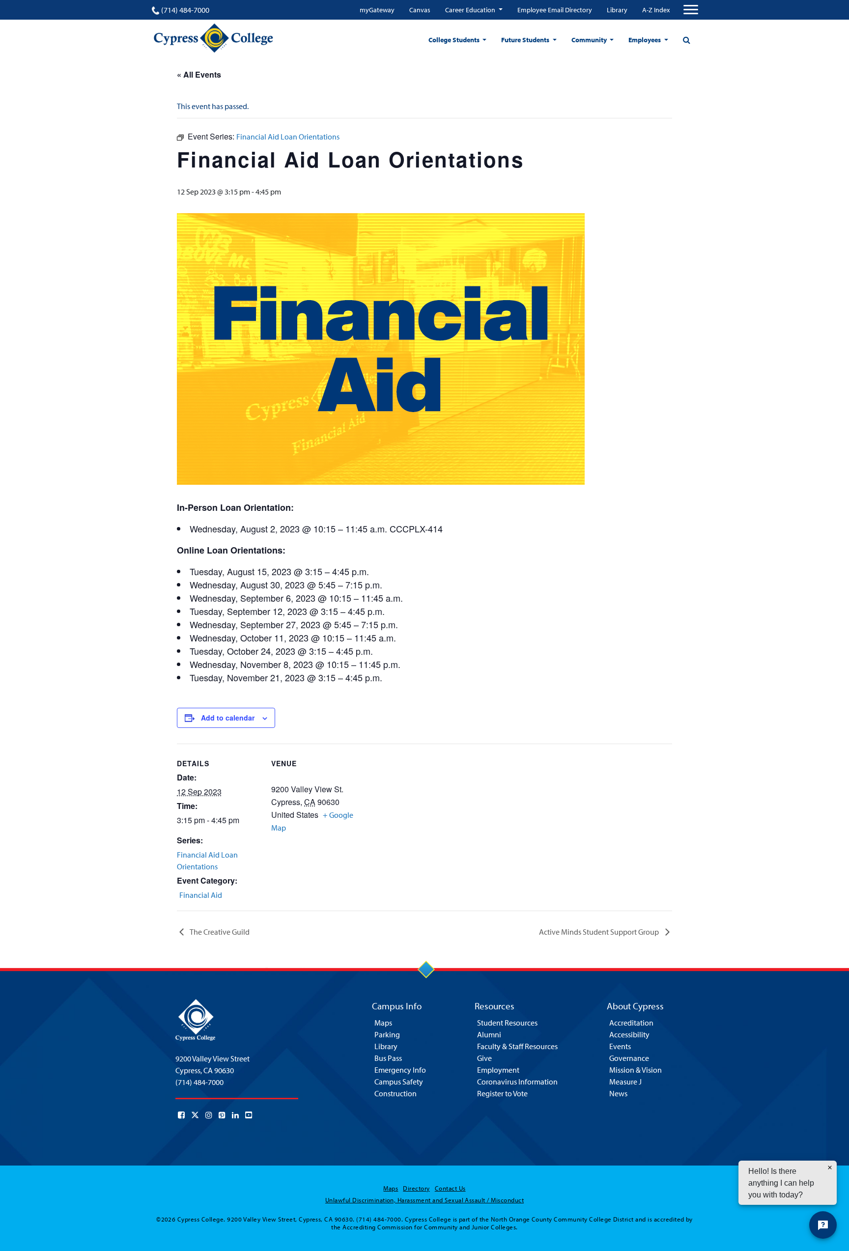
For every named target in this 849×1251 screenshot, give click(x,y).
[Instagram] (208, 1115)
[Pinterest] (222, 1115)
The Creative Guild (219, 932)
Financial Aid (200, 895)
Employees (645, 39)
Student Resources (507, 1023)
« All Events (199, 74)
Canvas (419, 9)
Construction (395, 1093)
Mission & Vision (635, 1070)
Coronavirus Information (517, 1081)
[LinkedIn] (235, 1115)
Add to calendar (228, 718)
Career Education (471, 9)
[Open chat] (823, 1225)
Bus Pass (388, 1058)
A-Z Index (656, 9)
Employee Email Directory (554, 9)
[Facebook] (181, 1115)
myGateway (377, 9)
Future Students (526, 39)
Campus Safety (398, 1081)
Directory (416, 1188)
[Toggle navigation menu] (691, 10)
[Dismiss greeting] (830, 1167)
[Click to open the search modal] (686, 40)
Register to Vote (502, 1093)
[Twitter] (195, 1115)
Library (617, 9)
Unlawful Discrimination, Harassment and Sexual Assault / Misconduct (424, 1200)
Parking (387, 1034)
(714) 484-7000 (185, 10)
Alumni (489, 1034)
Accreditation (631, 1023)
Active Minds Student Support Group (599, 932)
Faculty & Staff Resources (517, 1046)
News (618, 1093)
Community (589, 39)
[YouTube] (248, 1115)
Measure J (625, 1081)
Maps (383, 1023)
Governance (629, 1058)
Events (620, 1046)
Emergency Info (400, 1070)
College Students (454, 39)
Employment (498, 1070)
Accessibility (629, 1034)
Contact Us (450, 1188)
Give (484, 1058)
